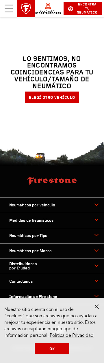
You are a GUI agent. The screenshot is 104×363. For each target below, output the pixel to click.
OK (52, 349)
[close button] (97, 306)
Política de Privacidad (72, 335)
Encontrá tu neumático (87, 8)
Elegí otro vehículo (52, 98)
